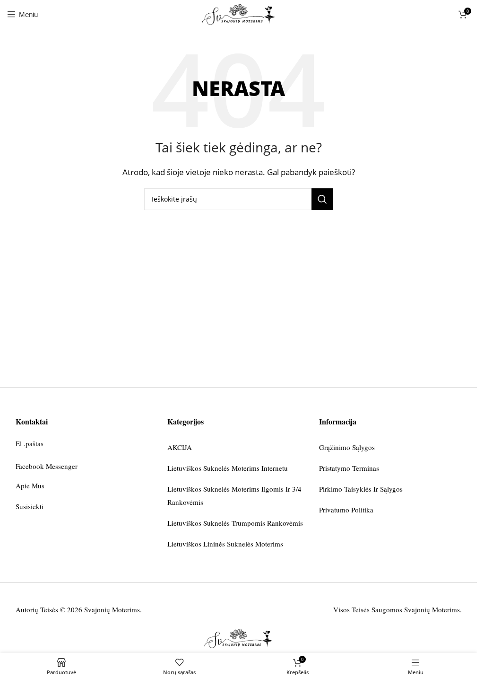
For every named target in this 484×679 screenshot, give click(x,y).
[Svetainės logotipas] (238, 13)
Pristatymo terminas (349, 468)
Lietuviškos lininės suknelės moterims (225, 543)
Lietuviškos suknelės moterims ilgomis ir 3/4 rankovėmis (234, 495)
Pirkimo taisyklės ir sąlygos (361, 489)
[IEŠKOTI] (322, 199)
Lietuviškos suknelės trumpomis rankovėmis (235, 523)
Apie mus (30, 485)
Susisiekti (29, 506)
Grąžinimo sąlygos (347, 447)
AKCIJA (179, 447)
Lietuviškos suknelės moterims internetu (227, 468)
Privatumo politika (346, 509)
